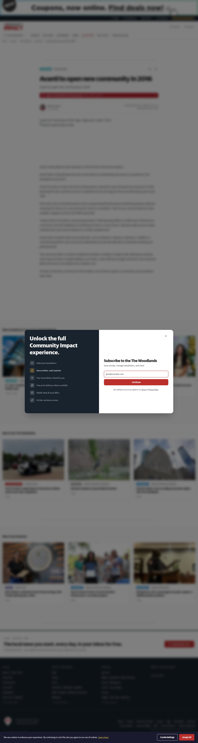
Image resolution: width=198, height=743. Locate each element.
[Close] (165, 336)
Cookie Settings (167, 737)
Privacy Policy (153, 390)
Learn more (103, 737)
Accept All (186, 737)
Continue (136, 382)
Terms (144, 390)
